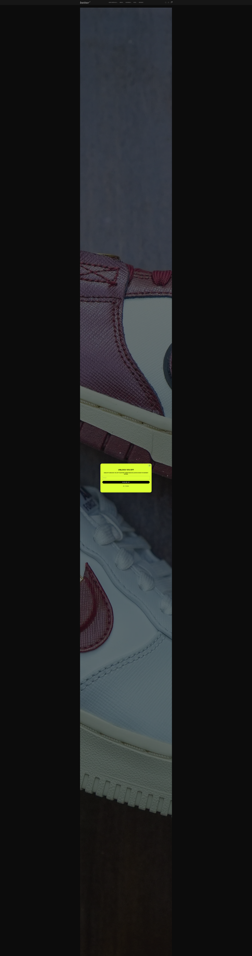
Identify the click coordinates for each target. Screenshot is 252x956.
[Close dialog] (150, 465)
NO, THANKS (126, 486)
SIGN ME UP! (126, 482)
